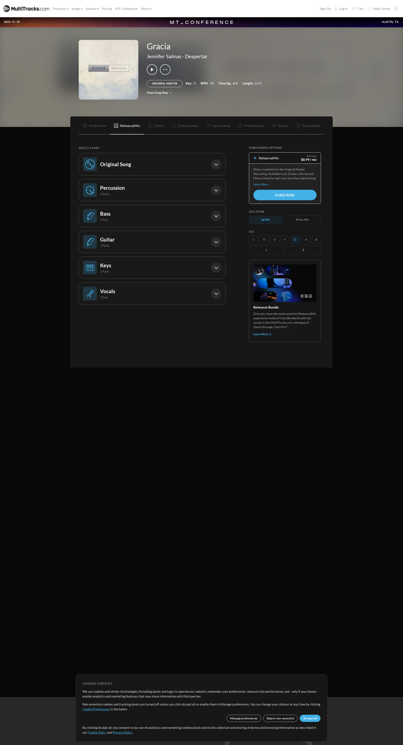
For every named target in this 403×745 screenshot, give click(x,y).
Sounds (91, 9)
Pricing (107, 9)
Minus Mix (302, 219)
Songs (76, 9)
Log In (343, 9)
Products (59, 9)
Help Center (382, 9)
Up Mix (265, 219)
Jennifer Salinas (164, 56)
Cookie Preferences (96, 709)
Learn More (260, 184)
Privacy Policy (122, 732)
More (145, 9)
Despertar (196, 56)
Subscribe (284, 195)
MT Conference (126, 9)
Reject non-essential (280, 718)
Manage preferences (244, 718)
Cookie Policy (97, 732)
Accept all (310, 718)
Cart (360, 9)
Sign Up (325, 9)
